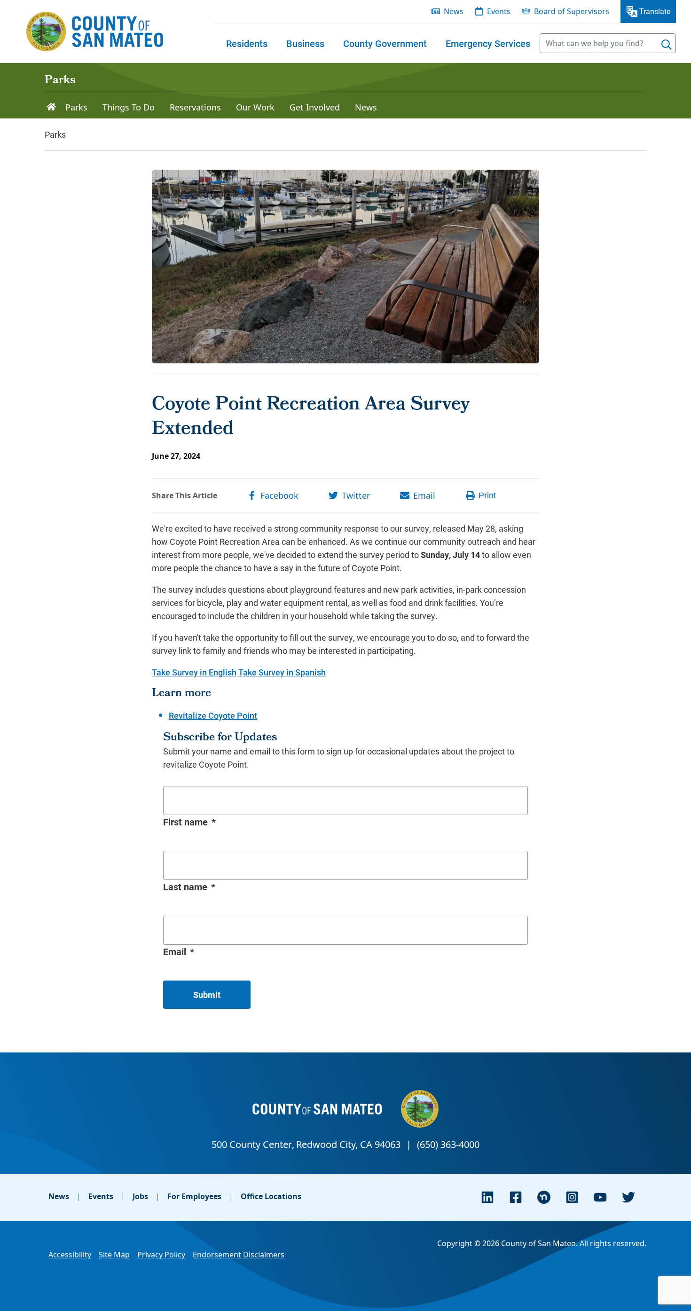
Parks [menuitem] (76, 107)
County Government (385, 43)
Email (174, 951)
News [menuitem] (453, 11)
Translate (654, 11)
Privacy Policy (161, 1254)
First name (185, 822)
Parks (60, 80)
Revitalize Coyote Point (213, 715)
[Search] (666, 44)
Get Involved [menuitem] (315, 107)
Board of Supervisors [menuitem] (571, 11)
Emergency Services (488, 43)
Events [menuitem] (498, 11)
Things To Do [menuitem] (128, 107)
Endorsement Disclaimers (238, 1254)
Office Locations (271, 1196)
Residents (246, 43)
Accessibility (69, 1254)
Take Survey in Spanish (282, 672)
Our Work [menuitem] (255, 107)
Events (100, 1196)
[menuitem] (247, 43)
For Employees (194, 1196)
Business (305, 43)
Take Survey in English (194, 672)
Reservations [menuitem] (195, 107)
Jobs (140, 1196)
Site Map (114, 1254)
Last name (185, 886)
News (58, 1196)
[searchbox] (608, 43)
